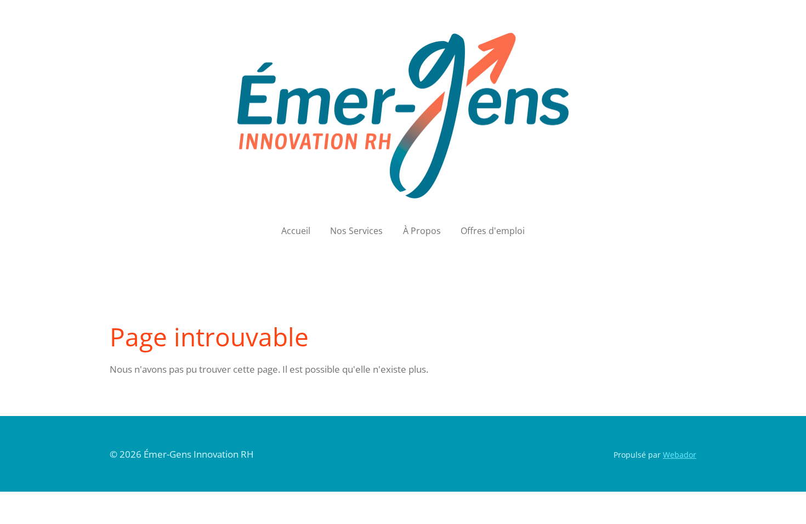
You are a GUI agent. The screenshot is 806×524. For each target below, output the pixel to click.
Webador (679, 454)
